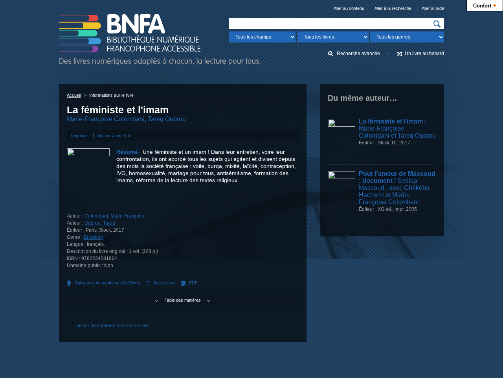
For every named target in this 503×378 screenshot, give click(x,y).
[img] (437, 24)
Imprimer (79, 135)
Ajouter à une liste (114, 135)
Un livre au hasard (424, 53)
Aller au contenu (349, 8)
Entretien (93, 237)
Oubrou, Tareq (99, 223)
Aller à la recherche (392, 8)
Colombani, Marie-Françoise (114, 216)
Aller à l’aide (433, 8)
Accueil (74, 95)
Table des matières (183, 300)
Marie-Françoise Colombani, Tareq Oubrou (126, 119)
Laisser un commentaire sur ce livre (111, 325)
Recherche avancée (358, 53)
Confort (484, 5)
